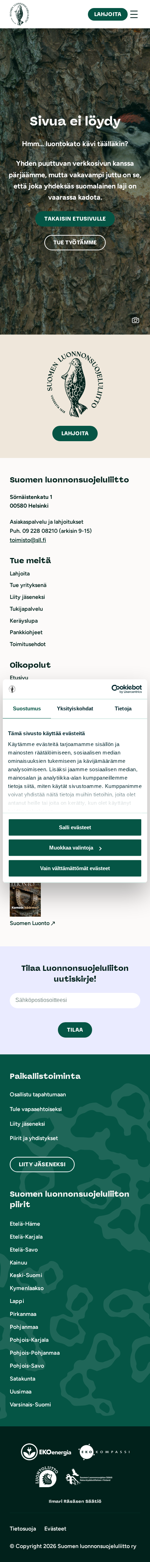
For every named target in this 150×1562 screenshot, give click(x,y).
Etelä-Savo (24, 1249)
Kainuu (18, 1262)
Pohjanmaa (24, 1327)
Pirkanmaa (23, 1314)
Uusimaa (20, 1391)
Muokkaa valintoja (71, 848)
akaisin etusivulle (75, 218)
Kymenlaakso (27, 1288)
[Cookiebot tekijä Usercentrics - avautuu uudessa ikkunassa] (111, 689)
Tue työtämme (75, 242)
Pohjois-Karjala (29, 1340)
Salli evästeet (75, 827)
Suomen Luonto (30, 923)
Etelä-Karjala (26, 1236)
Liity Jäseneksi (42, 1164)
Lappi (17, 1301)
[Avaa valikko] (134, 14)
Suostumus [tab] (27, 708)
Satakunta (22, 1378)
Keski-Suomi (26, 1275)
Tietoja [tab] (123, 708)
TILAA (75, 1029)
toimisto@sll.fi (28, 540)
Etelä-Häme (25, 1223)
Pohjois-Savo (27, 1365)
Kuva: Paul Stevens (139, 323)
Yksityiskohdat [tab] (75, 708)
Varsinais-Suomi (30, 1404)
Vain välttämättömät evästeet (75, 868)
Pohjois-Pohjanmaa (35, 1352)
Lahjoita (107, 14)
